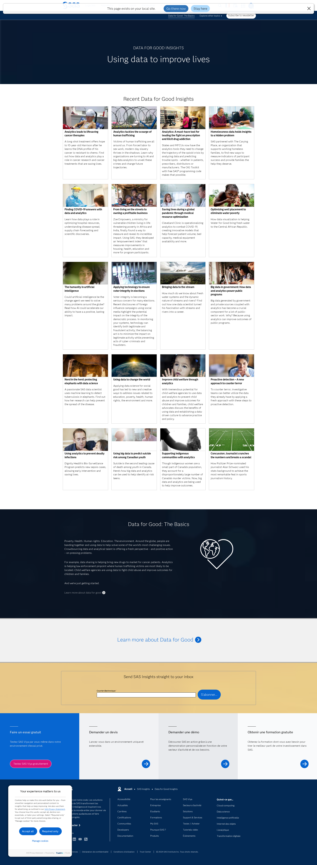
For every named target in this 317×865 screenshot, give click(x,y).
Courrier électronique (106, 690)
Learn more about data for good (82, 592)
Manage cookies (40, 840)
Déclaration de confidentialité (95, 851)
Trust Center (145, 851)
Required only (50, 831)
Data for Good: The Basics (181, 15)
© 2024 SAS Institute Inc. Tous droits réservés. (177, 851)
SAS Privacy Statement (55, 809)
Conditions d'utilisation (124, 851)
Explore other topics (210, 15)
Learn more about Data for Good (155, 639)
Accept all (28, 831)
